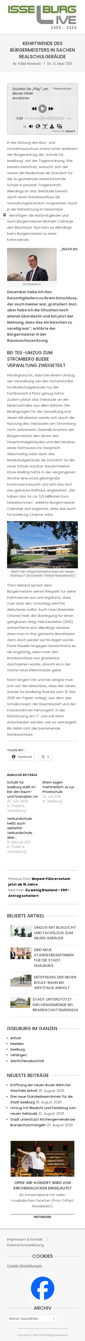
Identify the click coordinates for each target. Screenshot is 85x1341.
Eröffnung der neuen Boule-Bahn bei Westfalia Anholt (55, 982)
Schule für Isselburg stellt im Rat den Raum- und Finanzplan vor (22, 789)
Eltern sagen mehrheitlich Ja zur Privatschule (58, 787)
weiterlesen (42, 1217)
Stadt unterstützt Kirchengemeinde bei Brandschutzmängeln (55, 1005)
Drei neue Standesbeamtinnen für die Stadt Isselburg (54, 957)
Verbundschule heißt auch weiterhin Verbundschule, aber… (20, 828)
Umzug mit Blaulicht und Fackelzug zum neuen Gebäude (55, 933)
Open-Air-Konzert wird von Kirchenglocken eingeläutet (42, 1185)
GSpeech (70, 131)
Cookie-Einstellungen (24, 1265)
